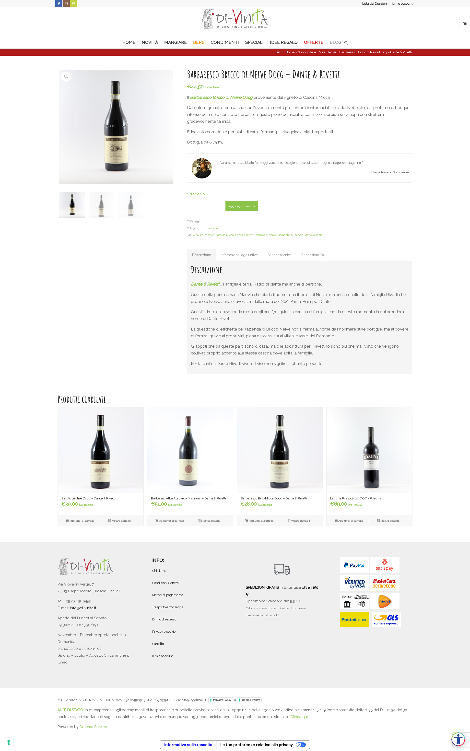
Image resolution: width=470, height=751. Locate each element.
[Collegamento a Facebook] (58, 3)
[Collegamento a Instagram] (66, 3)
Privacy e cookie (164, 631)
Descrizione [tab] (201, 255)
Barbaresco (207, 235)
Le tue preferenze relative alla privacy (256, 744)
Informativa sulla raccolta (188, 744)
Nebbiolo (261, 235)
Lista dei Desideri (374, 3)
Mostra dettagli (121, 520)
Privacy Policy (222, 700)
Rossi (211, 228)
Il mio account (402, 3)
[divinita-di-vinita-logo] (235, 21)
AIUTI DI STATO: (71, 710)
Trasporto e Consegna (167, 607)
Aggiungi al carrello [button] (81, 520)
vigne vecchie (313, 235)
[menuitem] (374, 3)
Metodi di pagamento (167, 595)
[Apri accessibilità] (458, 739)
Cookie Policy (251, 700)
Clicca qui (299, 717)
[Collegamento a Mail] (73, 3)
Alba (196, 235)
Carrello (158, 644)
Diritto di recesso (164, 619)
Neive (272, 235)
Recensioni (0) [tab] (312, 255)
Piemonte (283, 235)
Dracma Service (93, 727)
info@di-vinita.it (83, 608)
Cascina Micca (225, 235)
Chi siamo (159, 571)
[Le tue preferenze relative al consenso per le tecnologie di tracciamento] (8, 742)
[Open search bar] (346, 43)
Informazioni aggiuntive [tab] (239, 255)
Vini (217, 228)
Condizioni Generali (166, 583)
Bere (203, 228)
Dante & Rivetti (244, 235)
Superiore (297, 235)
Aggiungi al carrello (242, 206)
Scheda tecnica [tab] (280, 255)
